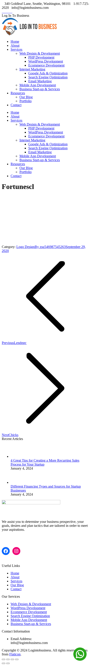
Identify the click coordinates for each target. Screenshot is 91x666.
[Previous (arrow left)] (3, 663)
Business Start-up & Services (31, 624)
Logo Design (25, 247)
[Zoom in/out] (17, 659)
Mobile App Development (29, 620)
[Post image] (19, 456)
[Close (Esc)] (3, 659)
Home (15, 573)
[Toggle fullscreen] (12, 659)
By (50, 247)
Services (16, 581)
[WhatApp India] (80, 655)
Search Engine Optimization (30, 616)
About (15, 577)
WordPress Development (28, 608)
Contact (16, 589)
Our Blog (17, 585)
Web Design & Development (31, 604)
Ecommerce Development (29, 612)
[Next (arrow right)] (8, 663)
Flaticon (15, 654)
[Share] (8, 659)
